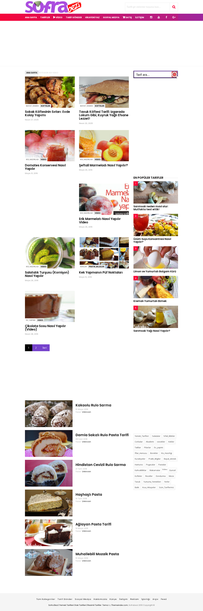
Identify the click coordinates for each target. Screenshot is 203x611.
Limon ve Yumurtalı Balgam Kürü (154, 271)
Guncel (172, 470)
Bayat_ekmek (32, 106)
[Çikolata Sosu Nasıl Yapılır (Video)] (54, 321)
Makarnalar (155, 470)
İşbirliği (145, 599)
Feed (164, 599)
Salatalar (156, 436)
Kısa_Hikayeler (149, 487)
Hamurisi (139, 464)
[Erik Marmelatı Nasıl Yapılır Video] (109, 214)
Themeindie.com (119, 605)
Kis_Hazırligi (32, 159)
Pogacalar (150, 464)
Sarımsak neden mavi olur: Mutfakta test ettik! (150, 208)
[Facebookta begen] (166, 17)
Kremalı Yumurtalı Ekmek (150, 301)
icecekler (161, 441)
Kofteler (45, 106)
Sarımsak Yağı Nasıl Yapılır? (151, 331)
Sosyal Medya (83, 599)
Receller (149, 476)
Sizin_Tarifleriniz (166, 487)
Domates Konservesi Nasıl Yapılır (45, 167)
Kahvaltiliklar (140, 470)
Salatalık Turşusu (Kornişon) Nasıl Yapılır (47, 274)
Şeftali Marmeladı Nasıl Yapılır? (103, 165)
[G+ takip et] (174, 17)
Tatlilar (138, 447)
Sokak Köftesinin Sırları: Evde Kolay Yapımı (47, 113)
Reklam (134, 599)
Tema (105, 605)
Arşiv (155, 599)
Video (43, 159)
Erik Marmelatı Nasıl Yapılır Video (100, 220)
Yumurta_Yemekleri (152, 481)
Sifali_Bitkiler (169, 436)
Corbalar (139, 441)
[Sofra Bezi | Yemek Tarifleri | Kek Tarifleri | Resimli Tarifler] (53, 12)
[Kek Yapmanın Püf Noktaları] (109, 267)
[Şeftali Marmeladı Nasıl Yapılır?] (109, 160)
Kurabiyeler (140, 458)
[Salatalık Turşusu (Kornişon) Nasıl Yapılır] (54, 267)
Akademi (150, 441)
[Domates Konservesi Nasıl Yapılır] (54, 160)
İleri (45, 347)
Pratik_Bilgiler (96, 266)
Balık (137, 487)
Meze (171, 476)
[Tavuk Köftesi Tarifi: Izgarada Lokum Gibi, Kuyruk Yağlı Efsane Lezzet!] (109, 107)
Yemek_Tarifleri (142, 436)
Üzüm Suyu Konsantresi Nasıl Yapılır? (152, 240)
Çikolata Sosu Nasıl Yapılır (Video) (45, 328)
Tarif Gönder (65, 599)
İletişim (123, 599)
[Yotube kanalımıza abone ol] (159, 17)
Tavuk (137, 481)
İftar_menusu (141, 453)
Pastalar (162, 464)
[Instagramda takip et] (151, 17)
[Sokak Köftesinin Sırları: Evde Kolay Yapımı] (54, 107)
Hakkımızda (100, 599)
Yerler (167, 481)
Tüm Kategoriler (45, 599)
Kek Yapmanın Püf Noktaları (101, 272)
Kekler (83, 266)
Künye (113, 599)
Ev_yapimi (30, 320)
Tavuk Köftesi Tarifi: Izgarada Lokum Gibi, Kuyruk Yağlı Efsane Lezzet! (103, 115)
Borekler (154, 453)
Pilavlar (147, 447)
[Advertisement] (101, 43)
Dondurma (161, 476)
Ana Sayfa (31, 17)
